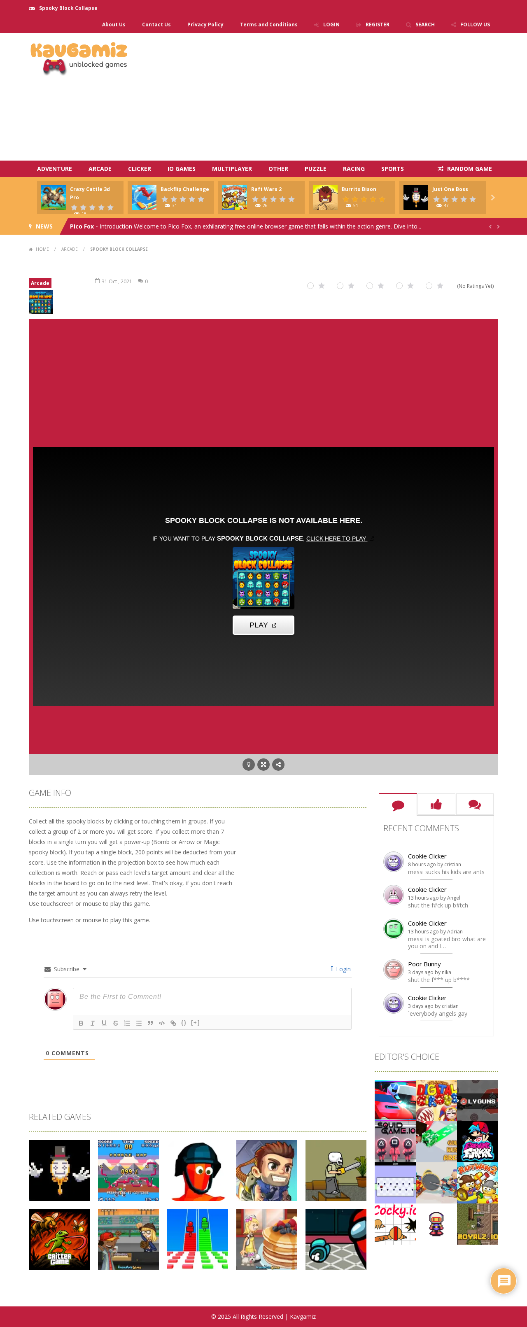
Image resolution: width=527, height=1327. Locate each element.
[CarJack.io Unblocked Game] (395, 1100)
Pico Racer (85, 226)
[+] (195, 1022)
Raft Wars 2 (266, 189)
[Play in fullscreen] (263, 764)
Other (278, 169)
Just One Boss (450, 189)
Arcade (100, 169)
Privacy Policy (205, 24)
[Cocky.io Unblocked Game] (395, 1223)
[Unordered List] (139, 1023)
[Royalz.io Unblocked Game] (477, 1223)
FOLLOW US (475, 24)
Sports (392, 169)
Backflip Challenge (185, 189)
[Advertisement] (348, 96)
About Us (114, 24)
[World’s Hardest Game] (395, 1182)
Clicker (139, 169)
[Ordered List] (127, 1023)
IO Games (182, 169)
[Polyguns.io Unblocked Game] (477, 1100)
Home (42, 249)
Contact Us (156, 24)
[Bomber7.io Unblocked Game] (436, 1223)
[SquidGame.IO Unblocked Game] (395, 1141)
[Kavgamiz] (79, 57)
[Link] (173, 1023)
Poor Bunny (424, 964)
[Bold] (81, 1023)
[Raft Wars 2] (477, 1182)
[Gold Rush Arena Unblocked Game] (436, 1141)
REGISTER (377, 24)
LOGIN (331, 24)
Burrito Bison (359, 189)
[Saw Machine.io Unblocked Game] (436, 1182)
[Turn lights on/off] (249, 764)
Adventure (54, 169)
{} (184, 1022)
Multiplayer (232, 169)
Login (342, 969)
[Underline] (104, 1023)
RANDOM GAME (468, 169)
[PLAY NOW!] (53, 197)
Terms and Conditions (269, 24)
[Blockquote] (150, 1023)
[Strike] (115, 1023)
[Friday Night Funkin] (477, 1141)
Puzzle (315, 169)
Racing (354, 169)
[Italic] (92, 1023)
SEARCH (425, 24)
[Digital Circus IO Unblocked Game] (436, 1100)
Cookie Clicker (427, 856)
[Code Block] (162, 1023)
